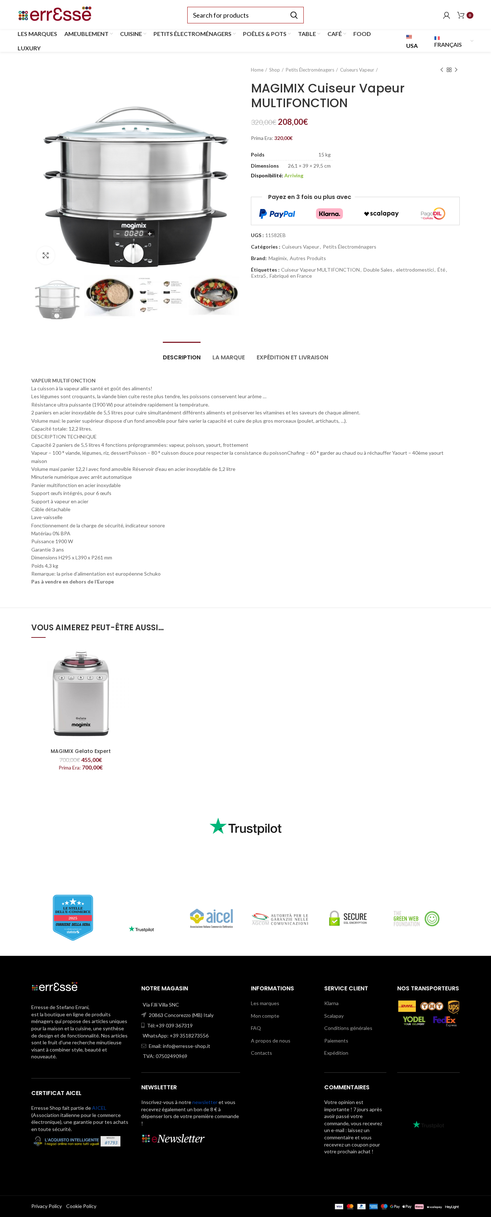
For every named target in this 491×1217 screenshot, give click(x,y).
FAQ (256, 1028)
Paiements (336, 1040)
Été (441, 270)
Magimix (278, 258)
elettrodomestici (415, 270)
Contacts (261, 1053)
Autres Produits (308, 258)
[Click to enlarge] (46, 255)
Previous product (441, 69)
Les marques (265, 1003)
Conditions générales (348, 1028)
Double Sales (378, 270)
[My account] (447, 15)
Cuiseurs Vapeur (357, 70)
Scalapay (334, 1016)
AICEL (99, 1108)
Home (257, 70)
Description (182, 357)
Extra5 (258, 276)
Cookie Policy (81, 1206)
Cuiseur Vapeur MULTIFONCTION (320, 270)
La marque (228, 357)
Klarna (331, 1003)
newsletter (204, 1102)
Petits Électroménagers (310, 70)
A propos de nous (270, 1040)
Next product (456, 69)
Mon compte (265, 1016)
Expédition (336, 1053)
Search (294, 15)
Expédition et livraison (292, 357)
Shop (274, 70)
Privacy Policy (46, 1206)
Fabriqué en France (291, 276)
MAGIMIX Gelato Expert (81, 751)
